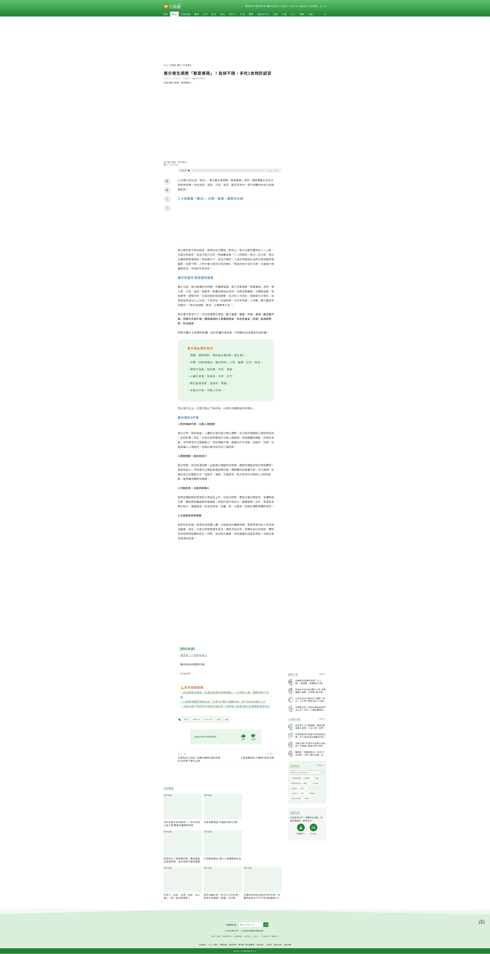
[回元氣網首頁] (175, 6)
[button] (325, 14)
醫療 (196, 14)
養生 (174, 14)
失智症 (316, 783)
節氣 (192, 180)
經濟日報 (261, 6)
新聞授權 (223, 945)
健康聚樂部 (227, 936)
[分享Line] (167, 190)
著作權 (241, 944)
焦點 (165, 14)
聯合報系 (260, 945)
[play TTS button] (189, 170)
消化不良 (196, 300)
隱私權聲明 (249, 944)
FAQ (210, 944)
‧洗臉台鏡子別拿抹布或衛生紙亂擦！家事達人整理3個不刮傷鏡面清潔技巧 (225, 706)
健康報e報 (231, 924)
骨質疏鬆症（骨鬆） (300, 783)
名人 (293, 14)
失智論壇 (185, 14)
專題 (301, 14)
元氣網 (172, 65)
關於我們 (277, 945)
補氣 (226, 291)
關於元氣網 (215, 936)
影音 (214, 14)
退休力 (232, 14)
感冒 (219, 719)
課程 (222, 14)
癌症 (275, 14)
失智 (242, 14)
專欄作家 (275, 936)
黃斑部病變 (296, 798)
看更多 (322, 674)
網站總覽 (287, 945)
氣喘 (307, 798)
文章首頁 (265, 936)
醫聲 (251, 14)
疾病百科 (247, 936)
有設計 (284, 6)
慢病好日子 (263, 14)
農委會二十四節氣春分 (193, 655)
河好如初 (273, 6)
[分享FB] (167, 181)
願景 (303, 6)
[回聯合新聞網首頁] (166, 6)
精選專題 (238, 936)
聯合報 (251, 6)
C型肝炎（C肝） (298, 793)
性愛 (284, 14)
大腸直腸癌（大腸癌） (301, 778)
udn (166, 65)
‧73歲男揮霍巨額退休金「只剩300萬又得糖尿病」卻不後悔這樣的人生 (223, 701)
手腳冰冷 (196, 719)
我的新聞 (313, 6)
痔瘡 (317, 778)
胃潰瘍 (312, 793)
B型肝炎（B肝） (298, 788)
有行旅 (294, 6)
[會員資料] (321, 6)
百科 (205, 14)
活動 (310, 14)
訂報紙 (269, 945)
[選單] (325, 6)
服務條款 (233, 944)
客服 (215, 944)
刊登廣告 (202, 945)
